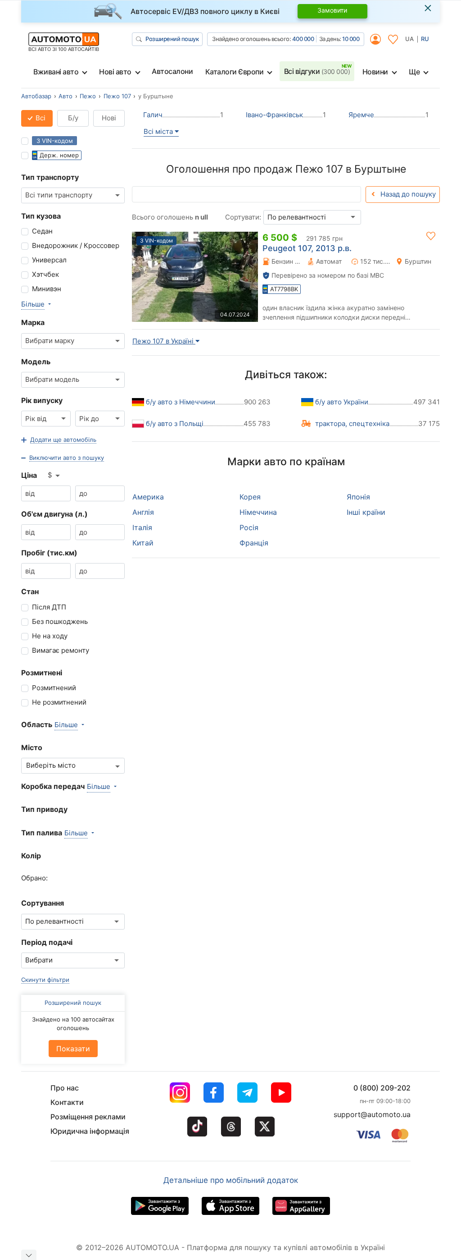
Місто (31, 747)
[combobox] (73, 195)
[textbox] (55, 765)
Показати (73, 1048)
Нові (109, 118)
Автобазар (36, 96)
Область (36, 724)
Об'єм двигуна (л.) (54, 513)
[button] (58, 439)
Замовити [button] (332, 10)
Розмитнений (54, 687)
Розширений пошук (172, 38)
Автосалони (172, 71)
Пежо (88, 96)
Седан (42, 231)
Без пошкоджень (60, 621)
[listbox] (54, 475)
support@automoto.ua (372, 1114)
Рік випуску (42, 400)
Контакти (67, 1102)
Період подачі (46, 942)
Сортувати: (243, 217)
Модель (35, 361)
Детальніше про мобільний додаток (230, 1180)
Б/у (73, 118)
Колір (31, 855)
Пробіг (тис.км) (49, 552)
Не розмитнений (59, 702)
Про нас (64, 1087)
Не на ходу (50, 636)
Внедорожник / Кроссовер (75, 245)
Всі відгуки (317, 71)
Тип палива (41, 832)
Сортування (42, 902)
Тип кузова (41, 215)
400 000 (303, 38)
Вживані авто (55, 71)
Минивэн (46, 288)
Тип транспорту (50, 177)
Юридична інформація (89, 1131)
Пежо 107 (117, 96)
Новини (375, 71)
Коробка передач (53, 786)
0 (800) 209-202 (382, 1087)
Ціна (29, 475)
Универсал (49, 260)
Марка (33, 322)
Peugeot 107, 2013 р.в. (307, 248)
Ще (414, 71)
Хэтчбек (45, 274)
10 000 (350, 38)
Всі (39, 118)
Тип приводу (44, 809)
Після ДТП (49, 607)
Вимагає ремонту (60, 650)
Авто (65, 96)
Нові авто (115, 71)
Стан (30, 591)
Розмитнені (41, 672)
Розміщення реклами (88, 1116)
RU (425, 38)
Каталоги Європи (234, 71)
